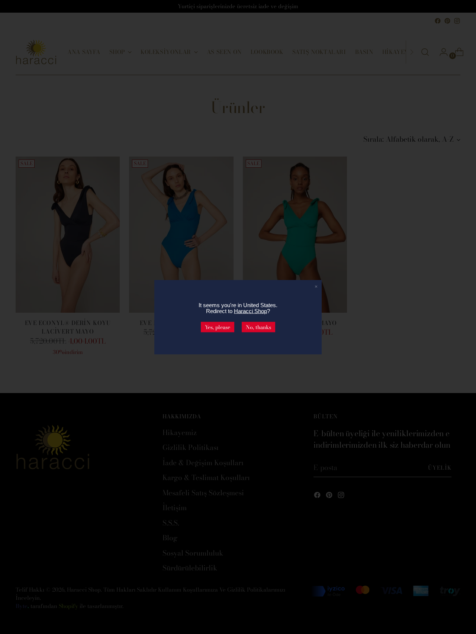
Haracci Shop (250, 311)
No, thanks (258, 327)
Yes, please (217, 327)
